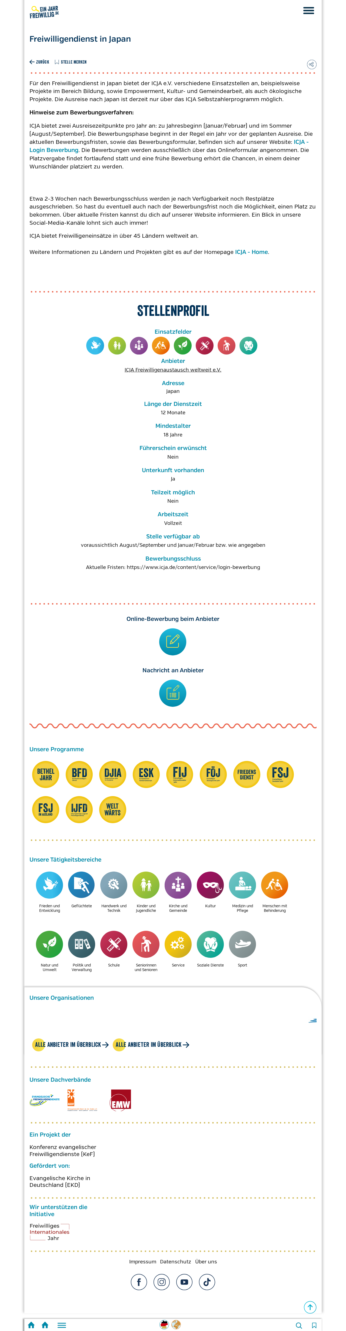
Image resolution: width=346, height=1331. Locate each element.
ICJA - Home (251, 252)
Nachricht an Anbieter (173, 671)
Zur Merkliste (314, 1326)
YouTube (184, 1282)
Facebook (139, 1282)
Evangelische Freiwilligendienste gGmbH (44, 1100)
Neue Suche (299, 1326)
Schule (205, 346)
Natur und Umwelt (183, 346)
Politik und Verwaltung (82, 967)
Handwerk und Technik (114, 908)
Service (178, 965)
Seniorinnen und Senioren (227, 346)
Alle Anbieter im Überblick (68, 1044)
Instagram (162, 1282)
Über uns (206, 1262)
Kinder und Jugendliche (117, 346)
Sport (242, 965)
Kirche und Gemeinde (139, 346)
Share (312, 64)
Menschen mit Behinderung (161, 346)
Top (310, 1307)
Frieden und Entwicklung (95, 346)
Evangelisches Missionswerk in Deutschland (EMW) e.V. (120, 1100)
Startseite (31, 1325)
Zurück (42, 62)
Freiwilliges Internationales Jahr (56, 1234)
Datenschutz (175, 1262)
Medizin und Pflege (242, 908)
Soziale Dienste (248, 346)
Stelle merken (74, 62)
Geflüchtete (81, 905)
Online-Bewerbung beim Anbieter (173, 619)
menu (308, 10)
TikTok (207, 1282)
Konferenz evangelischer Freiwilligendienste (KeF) (62, 1151)
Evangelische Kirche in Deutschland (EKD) (59, 1182)
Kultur (210, 905)
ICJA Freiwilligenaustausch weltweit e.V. (173, 370)
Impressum (142, 1262)
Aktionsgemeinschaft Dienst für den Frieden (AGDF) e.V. (82, 1100)
